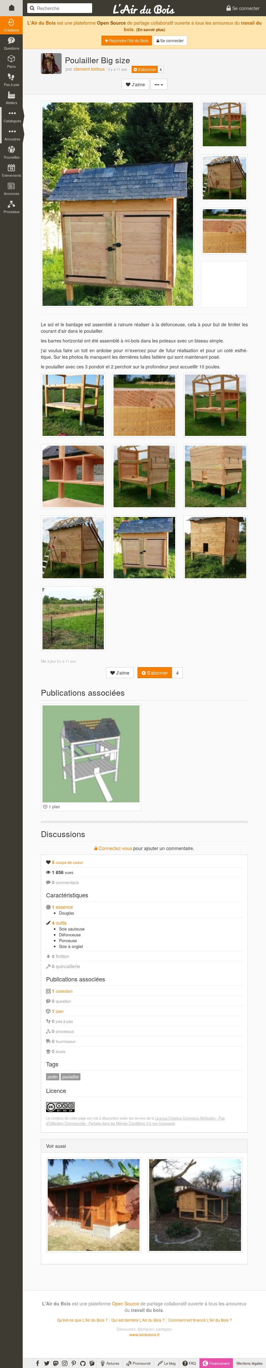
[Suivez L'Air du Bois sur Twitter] (46, 1363)
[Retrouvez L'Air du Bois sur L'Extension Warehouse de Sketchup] (92, 1363)
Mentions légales (249, 1363)
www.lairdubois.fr (144, 1334)
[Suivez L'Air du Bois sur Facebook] (37, 1363)
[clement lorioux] (51, 63)
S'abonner (146, 69)
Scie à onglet (71, 946)
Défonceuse (70, 935)
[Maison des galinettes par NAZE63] (195, 1205)
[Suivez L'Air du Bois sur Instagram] (64, 1363)
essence (62, 907)
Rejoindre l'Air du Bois (128, 40)
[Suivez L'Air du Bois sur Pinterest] (73, 1363)
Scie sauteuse (72, 929)
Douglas (66, 913)
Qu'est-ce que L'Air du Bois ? (82, 1320)
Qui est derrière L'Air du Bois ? (138, 1320)
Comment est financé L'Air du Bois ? (200, 1320)
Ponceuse (68, 940)
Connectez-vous (114, 848)
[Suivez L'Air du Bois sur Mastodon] (56, 1363)
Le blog (169, 1363)
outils (59, 922)
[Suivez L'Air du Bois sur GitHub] (83, 1363)
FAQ (192, 1363)
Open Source (111, 22)
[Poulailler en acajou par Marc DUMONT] (93, 1205)
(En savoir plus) (150, 29)
